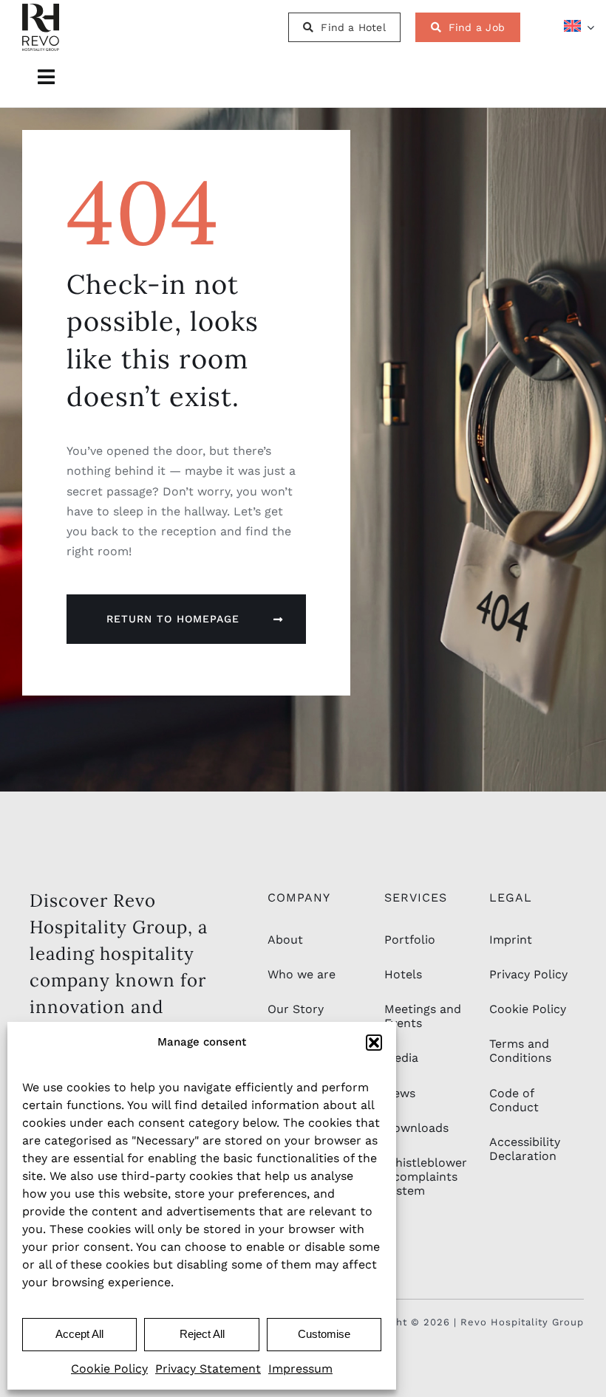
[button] (374, 1042)
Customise (324, 1334)
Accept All (79, 1334)
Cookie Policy (109, 1369)
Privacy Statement (208, 1369)
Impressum (300, 1369)
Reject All (202, 1334)
